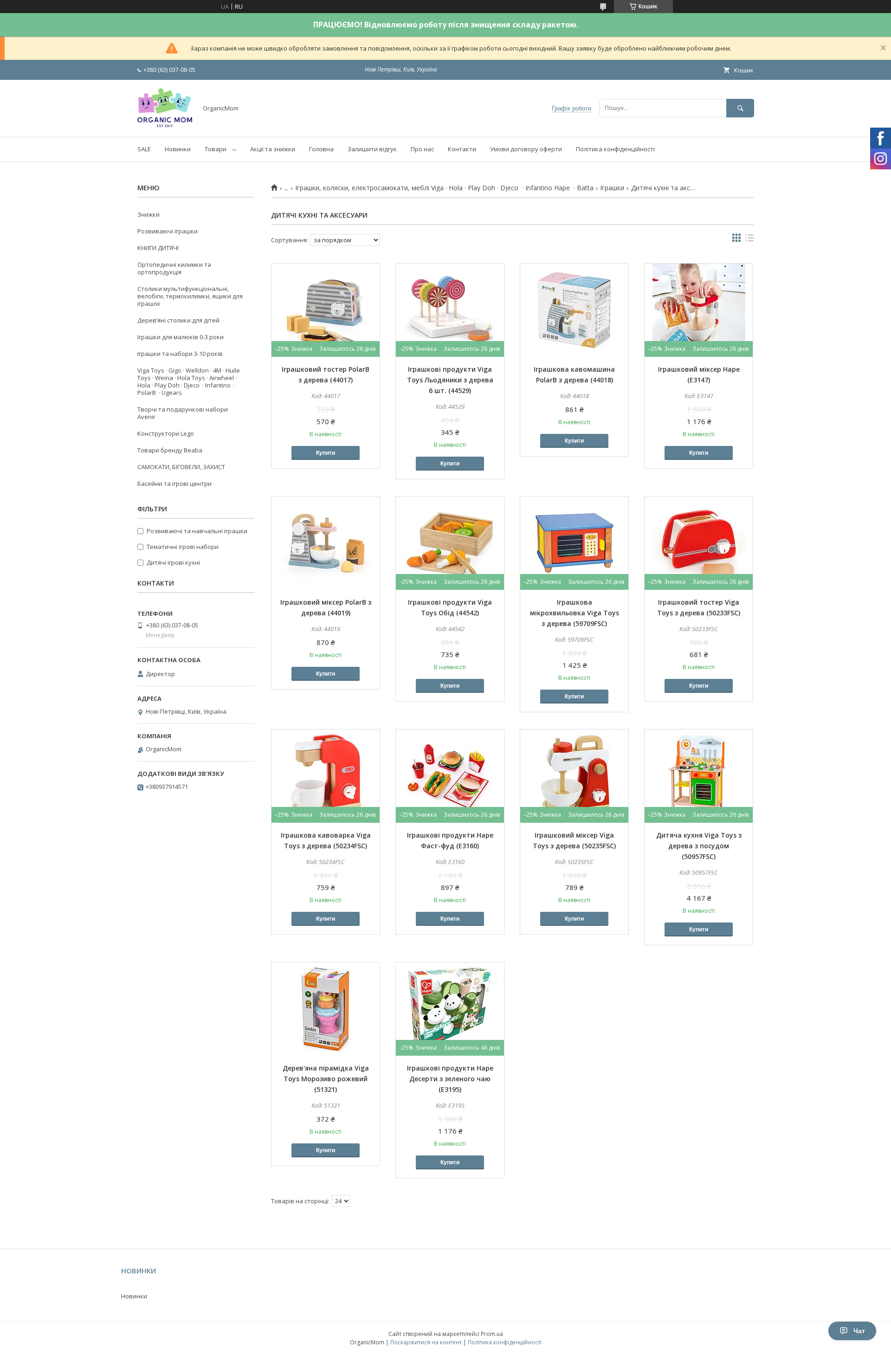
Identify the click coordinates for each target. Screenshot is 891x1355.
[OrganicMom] (164, 125)
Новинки (178, 149)
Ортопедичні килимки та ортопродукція (174, 268)
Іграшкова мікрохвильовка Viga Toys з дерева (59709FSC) (574, 613)
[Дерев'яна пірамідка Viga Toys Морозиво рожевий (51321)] (325, 1008)
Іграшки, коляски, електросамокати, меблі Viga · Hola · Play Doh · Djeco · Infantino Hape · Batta (444, 188)
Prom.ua (492, 1334)
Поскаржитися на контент (426, 1342)
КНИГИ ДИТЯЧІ (158, 248)
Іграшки (612, 188)
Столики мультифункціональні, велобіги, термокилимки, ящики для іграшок (190, 296)
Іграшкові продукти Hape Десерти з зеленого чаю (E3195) (450, 1079)
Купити (325, 453)
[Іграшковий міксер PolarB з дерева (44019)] (325, 543)
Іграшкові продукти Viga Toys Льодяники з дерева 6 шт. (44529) (450, 380)
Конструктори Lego (165, 433)
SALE (144, 149)
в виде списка (749, 239)
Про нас (422, 149)
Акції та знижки (272, 149)
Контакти (462, 149)
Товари (215, 149)
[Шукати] (740, 108)
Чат (859, 1331)
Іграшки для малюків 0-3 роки (180, 337)
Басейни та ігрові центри (174, 483)
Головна (321, 149)
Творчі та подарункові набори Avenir (182, 413)
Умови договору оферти (526, 149)
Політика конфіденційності (615, 149)
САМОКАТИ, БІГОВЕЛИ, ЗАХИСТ (181, 467)
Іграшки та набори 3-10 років (180, 353)
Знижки (148, 214)
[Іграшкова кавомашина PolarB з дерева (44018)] (574, 310)
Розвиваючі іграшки (167, 231)
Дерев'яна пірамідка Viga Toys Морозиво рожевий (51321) (326, 1079)
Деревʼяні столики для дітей (178, 320)
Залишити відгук (372, 149)
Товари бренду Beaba (169, 450)
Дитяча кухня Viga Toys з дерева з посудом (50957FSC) (699, 846)
